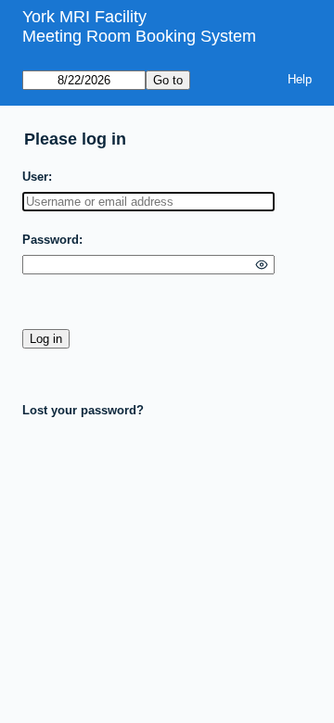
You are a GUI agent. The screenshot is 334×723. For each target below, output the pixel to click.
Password (50, 240)
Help (300, 79)
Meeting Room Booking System (139, 36)
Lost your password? (83, 410)
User (35, 177)
